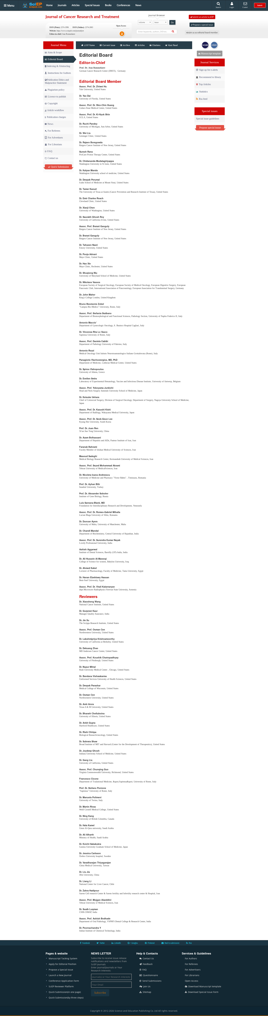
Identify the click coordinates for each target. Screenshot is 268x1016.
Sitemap (146, 992)
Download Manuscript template (204, 986)
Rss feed (202, 99)
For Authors (191, 958)
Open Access (191, 980)
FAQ (49, 151)
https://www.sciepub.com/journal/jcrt (70, 31)
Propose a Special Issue (61, 969)
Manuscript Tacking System (63, 958)
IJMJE (214, 45)
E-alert (245, 7)
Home (49, 5)
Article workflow (55, 110)
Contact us (52, 158)
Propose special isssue (210, 127)
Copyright (52, 103)
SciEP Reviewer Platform (61, 986)
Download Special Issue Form (202, 992)
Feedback (147, 964)
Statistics (203, 91)
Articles (76, 5)
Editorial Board (55, 59)
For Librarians (54, 144)
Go (172, 22)
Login (232, 7)
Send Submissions (151, 980)
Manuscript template (210, 53)
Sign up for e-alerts (208, 70)
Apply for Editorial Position (62, 964)
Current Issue (108, 45)
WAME (205, 45)
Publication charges (56, 117)
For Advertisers (55, 137)
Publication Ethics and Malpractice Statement (57, 81)
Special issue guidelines (207, 118)
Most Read (173, 45)
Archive (126, 45)
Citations (156, 45)
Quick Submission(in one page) (65, 992)
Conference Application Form (64, 980)
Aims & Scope (54, 52)
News (138, 5)
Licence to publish (56, 96)
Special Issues (92, 5)
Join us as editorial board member (203, 32)
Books (108, 5)
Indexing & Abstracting (58, 66)
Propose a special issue (202, 24)
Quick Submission (59, 166)
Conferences (123, 5)
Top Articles (204, 84)
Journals (62, 5)
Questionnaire (150, 975)
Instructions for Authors (59, 73)
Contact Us (148, 958)
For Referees (53, 130)
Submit (259, 5)
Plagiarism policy (56, 89)
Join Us (146, 986)
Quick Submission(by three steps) (66, 997)
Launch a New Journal (60, 975)
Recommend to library (210, 77)
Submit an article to (203, 17)
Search (218, 7)
